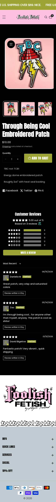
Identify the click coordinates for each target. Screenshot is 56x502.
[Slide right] (52, 108)
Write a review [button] (28, 252)
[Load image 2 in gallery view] (28, 109)
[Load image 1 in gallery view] (11, 109)
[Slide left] (3, 108)
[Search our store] (46, 17)
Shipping (6, 146)
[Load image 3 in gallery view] (45, 109)
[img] (10, 272)
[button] (49, 191)
